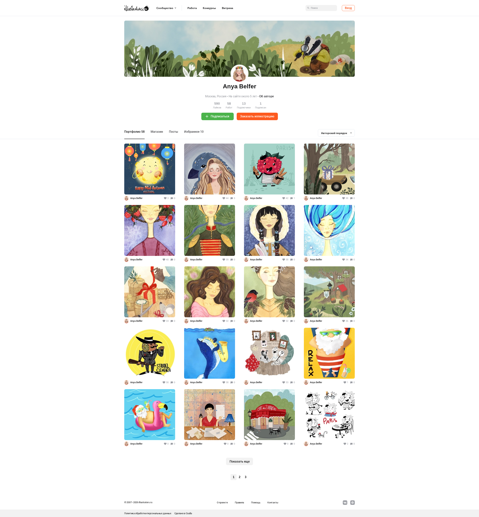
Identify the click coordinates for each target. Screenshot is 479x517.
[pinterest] (352, 502)
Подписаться (220, 116)
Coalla (189, 513)
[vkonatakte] (345, 502)
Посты (173, 131)
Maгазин (157, 131)
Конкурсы (209, 8)
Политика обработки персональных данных (147, 513)
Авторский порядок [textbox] (334, 133)
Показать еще (240, 461)
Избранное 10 (194, 131)
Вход (348, 8)
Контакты (272, 502)
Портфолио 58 (134, 131)
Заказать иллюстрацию (257, 116)
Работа (192, 8)
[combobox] (336, 133)
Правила (239, 502)
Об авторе (266, 96)
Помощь (255, 502)
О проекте (222, 502)
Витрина (227, 8)
